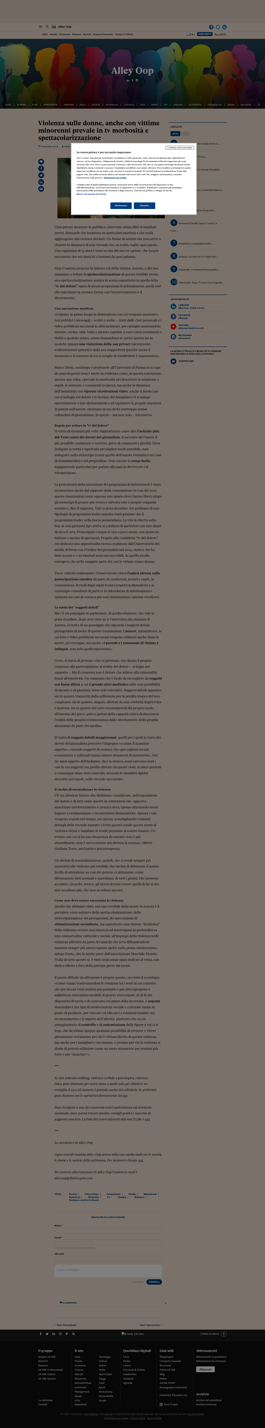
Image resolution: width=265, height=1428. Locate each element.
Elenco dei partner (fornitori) (91, 194)
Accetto (144, 205)
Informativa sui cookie (115, 177)
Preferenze (121, 205)
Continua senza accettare (179, 147)
